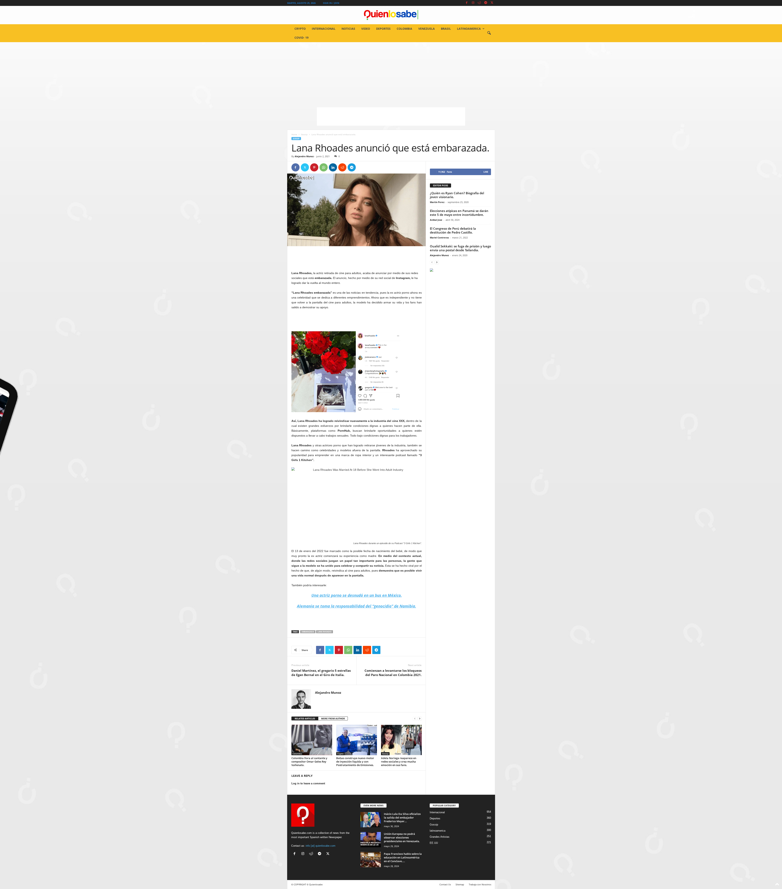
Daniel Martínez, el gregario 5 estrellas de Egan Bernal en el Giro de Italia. (321, 672)
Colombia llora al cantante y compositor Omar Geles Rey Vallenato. (309, 761)
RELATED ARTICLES (305, 718)
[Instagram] (473, 3)
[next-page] (420, 719)
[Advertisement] (391, 72)
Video (365, 29)
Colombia (404, 29)
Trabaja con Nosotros (480, 884)
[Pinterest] (314, 167)
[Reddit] (479, 3)
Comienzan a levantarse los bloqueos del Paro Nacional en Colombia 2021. (393, 672)
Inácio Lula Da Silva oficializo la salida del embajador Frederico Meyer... (402, 817)
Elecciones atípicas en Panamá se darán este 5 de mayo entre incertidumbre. (459, 213)
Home (294, 134)
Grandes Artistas (439, 836)
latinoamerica (469, 29)
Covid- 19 (301, 38)
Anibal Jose (436, 219)
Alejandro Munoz (304, 156)
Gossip (304, 134)
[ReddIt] (342, 167)
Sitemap (460, 884)
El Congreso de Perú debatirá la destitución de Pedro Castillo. (453, 230)
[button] (488, 33)
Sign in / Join (331, 2)
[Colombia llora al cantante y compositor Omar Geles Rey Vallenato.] (311, 740)
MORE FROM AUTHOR (333, 718)
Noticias (348, 29)
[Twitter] (492, 3)
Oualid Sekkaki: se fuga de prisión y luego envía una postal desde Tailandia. (460, 248)
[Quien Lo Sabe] (391, 15)
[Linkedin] (333, 167)
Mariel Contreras (439, 237)
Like (485, 171)
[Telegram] (485, 3)
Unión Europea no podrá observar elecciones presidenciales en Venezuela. (402, 837)
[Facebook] (466, 3)
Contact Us (445, 884)
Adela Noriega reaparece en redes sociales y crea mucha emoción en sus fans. (398, 761)
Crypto (300, 29)
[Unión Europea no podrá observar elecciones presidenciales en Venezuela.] (370, 839)
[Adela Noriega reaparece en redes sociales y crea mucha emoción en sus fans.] (401, 740)
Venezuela (426, 29)
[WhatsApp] (324, 167)
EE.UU (434, 842)
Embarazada (308, 631)
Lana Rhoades (324, 631)
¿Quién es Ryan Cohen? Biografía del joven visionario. (457, 195)
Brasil (446, 29)
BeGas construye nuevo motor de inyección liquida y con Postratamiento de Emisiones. (355, 761)
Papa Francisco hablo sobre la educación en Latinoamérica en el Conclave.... (403, 857)
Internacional (323, 29)
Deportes (383, 29)
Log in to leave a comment (308, 783)
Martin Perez (437, 202)
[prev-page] (415, 719)
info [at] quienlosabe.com (320, 845)
